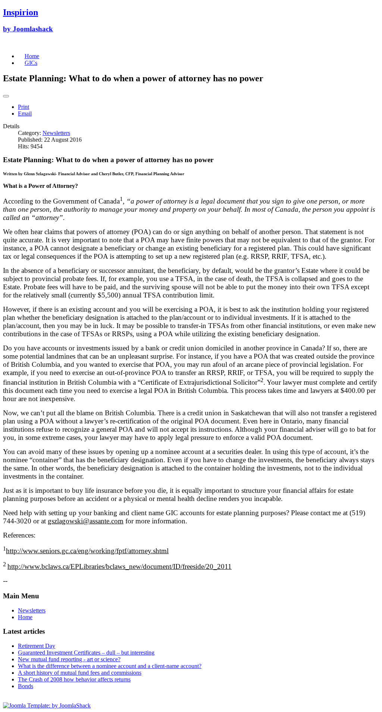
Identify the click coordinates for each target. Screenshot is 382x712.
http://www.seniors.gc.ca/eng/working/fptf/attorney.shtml (87, 551)
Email (25, 113)
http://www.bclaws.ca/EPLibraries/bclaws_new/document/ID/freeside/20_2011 (119, 566)
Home (32, 56)
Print (23, 107)
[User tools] (6, 96)
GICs (31, 63)
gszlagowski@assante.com (85, 521)
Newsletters (56, 133)
